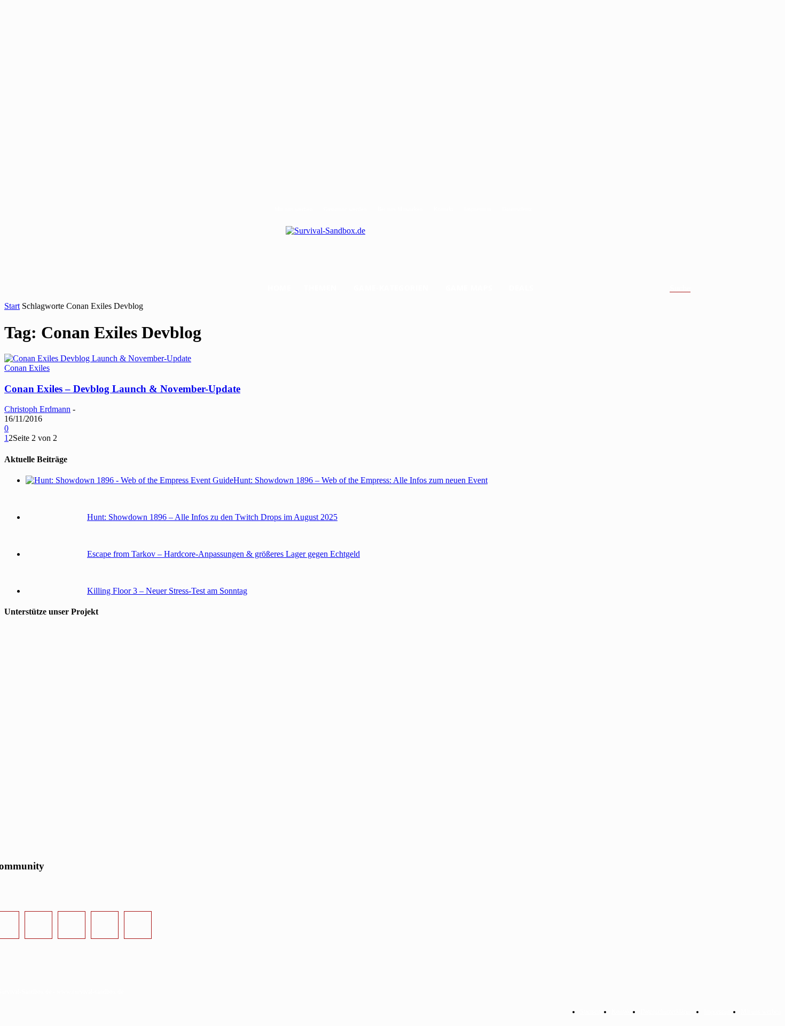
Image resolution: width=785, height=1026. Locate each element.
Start (12, 305)
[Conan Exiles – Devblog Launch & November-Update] (97, 358)
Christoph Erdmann (37, 409)
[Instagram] (38, 925)
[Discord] (105, 925)
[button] (693, 288)
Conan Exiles (27, 367)
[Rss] (138, 925)
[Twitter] (71, 925)
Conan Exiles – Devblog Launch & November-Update (122, 388)
